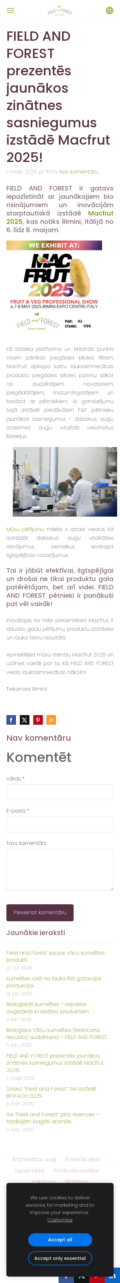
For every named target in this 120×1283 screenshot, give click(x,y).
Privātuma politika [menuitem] (75, 1170)
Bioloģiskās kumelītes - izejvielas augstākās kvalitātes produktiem (47, 1008)
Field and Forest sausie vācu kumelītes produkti (55, 957)
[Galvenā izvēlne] (10, 10)
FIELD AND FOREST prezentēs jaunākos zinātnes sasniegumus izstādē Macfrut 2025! (55, 1063)
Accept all (60, 1240)
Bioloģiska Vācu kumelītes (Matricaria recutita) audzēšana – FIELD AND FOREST (56, 1034)
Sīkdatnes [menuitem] (76, 1182)
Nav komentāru (78, 171)
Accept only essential (60, 1258)
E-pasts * (17, 811)
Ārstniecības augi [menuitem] (34, 1159)
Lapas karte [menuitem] (29, 1170)
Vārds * (15, 778)
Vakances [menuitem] (44, 1182)
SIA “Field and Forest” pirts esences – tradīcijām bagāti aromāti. (53, 1118)
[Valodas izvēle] (109, 10)
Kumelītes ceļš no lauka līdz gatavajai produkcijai (53, 982)
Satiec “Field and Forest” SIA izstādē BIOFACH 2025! (51, 1092)
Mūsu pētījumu (25, 529)
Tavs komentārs (26, 843)
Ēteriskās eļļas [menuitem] (82, 1159)
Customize (60, 1220)
